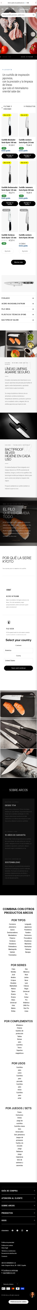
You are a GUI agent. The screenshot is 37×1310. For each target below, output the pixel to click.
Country (18, 655)
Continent (18, 645)
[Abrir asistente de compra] (32, 1295)
